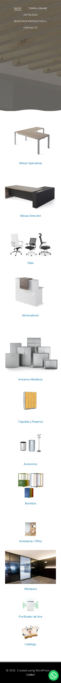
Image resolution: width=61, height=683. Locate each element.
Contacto (30, 27)
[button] (53, 675)
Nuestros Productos (29, 21)
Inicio (18, 8)
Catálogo (31, 14)
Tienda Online (37, 8)
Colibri (30, 675)
